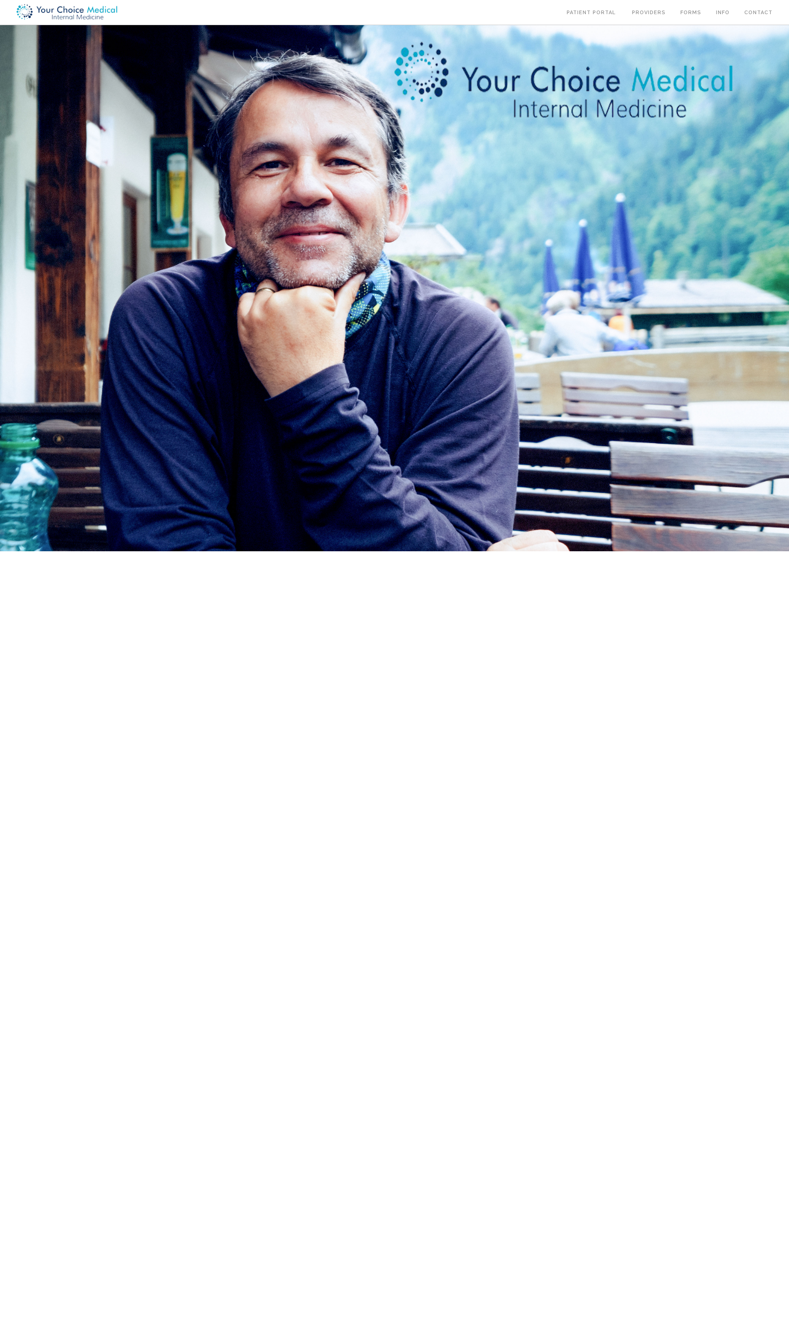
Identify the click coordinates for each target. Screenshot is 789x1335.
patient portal (592, 13)
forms (690, 13)
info (723, 13)
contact (759, 13)
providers (649, 13)
